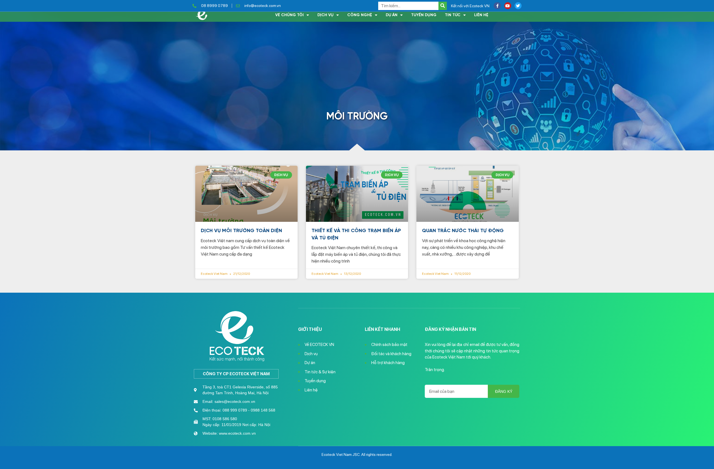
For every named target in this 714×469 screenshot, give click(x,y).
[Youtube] (507, 5)
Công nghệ (359, 15)
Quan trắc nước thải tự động (463, 230)
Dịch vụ (325, 15)
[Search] (442, 6)
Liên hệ (481, 15)
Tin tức (452, 15)
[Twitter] (518, 5)
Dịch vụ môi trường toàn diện (241, 230)
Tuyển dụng (423, 15)
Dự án (391, 15)
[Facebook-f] (497, 5)
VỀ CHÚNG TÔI (289, 15)
